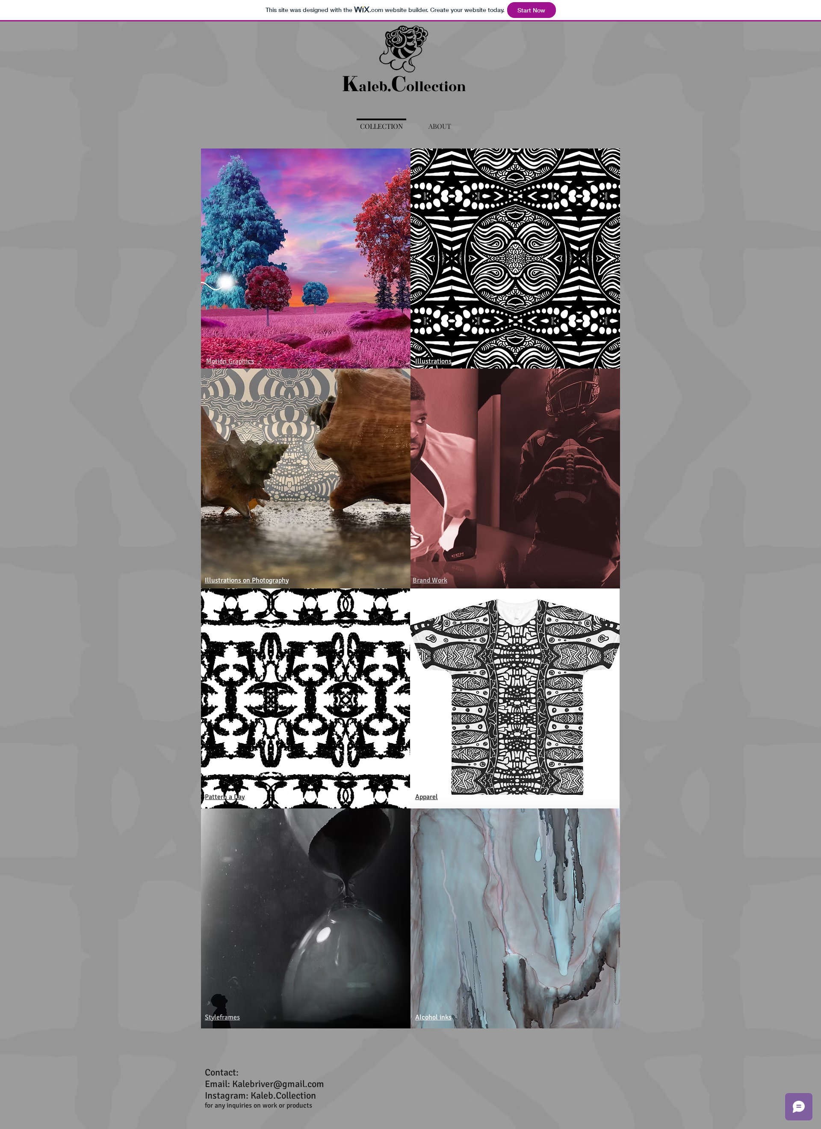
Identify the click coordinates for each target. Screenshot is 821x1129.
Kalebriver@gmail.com (278, 1084)
